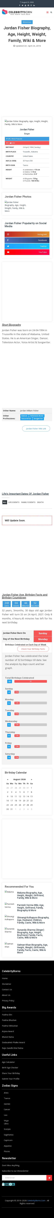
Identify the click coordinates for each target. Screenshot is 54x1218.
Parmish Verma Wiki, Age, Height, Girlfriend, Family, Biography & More (30, 908)
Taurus (25, 165)
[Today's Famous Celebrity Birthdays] (17, 11)
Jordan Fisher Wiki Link (36, 428)
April (27, 147)
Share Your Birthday (11, 1073)
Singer (27, 134)
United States (28, 156)
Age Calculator (8, 1062)
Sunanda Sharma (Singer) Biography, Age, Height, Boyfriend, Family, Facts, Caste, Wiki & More (30, 933)
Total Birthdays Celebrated (19, 677)
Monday (9, 699)
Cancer (7, 1109)
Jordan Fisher (27, 129)
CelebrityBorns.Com (36, 1200)
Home (5, 978)
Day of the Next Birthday (16, 638)
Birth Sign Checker (10, 1067)
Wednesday (11, 721)
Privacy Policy (8, 1000)
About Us (6, 995)
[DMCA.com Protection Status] (8, 1184)
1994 (31, 147)
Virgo (6, 1120)
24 (24, 147)
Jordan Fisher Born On (14, 633)
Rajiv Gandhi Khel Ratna (12, 1048)
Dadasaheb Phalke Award (13, 1042)
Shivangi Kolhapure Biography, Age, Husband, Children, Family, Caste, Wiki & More (33, 920)
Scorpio (7, 1129)
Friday (8, 743)
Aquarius (8, 1145)
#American (27, 22)
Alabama (34, 152)
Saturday (10, 753)
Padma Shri (7, 1014)
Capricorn (8, 1140)
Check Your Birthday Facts (33, 649)
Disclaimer (6, 984)
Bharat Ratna (8, 1037)
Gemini (7, 1104)
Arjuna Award (8, 1031)
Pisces (7, 1151)
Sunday (37, 147)
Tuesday (9, 710)
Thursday (10, 732)
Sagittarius (9, 1134)
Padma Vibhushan (10, 1025)
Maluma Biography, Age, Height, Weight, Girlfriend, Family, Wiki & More (30, 895)
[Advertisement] (27, 83)
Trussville (26, 152)
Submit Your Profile (10, 1078)
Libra (6, 1123)
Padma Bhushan (9, 1020)
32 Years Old (28, 161)
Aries (6, 1092)
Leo (5, 1115)
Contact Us (7, 989)
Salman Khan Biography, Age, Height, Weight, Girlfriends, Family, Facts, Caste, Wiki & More (32, 948)
